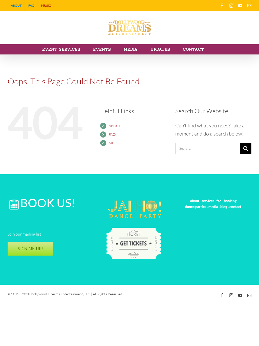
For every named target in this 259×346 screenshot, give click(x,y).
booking (230, 201)
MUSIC (114, 143)
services (208, 201)
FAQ (112, 134)
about (194, 201)
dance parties (195, 206)
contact (235, 206)
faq (219, 201)
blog (223, 206)
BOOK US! (47, 203)
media (213, 206)
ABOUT (115, 126)
